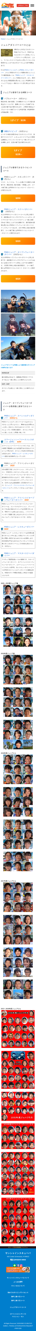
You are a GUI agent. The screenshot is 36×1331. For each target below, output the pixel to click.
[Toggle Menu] (32, 5)
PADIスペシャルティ (11, 70)
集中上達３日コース (18, 1300)
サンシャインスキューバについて (18, 1278)
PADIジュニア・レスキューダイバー (19, 527)
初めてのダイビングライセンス (18, 1292)
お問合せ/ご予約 (23, 5)
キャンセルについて (18, 1286)
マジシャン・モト (18, 1316)
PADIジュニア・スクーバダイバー (18, 209)
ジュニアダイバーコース (18, 1307)
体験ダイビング (10, 131)
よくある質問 (18, 1282)
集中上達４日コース (18, 1296)
